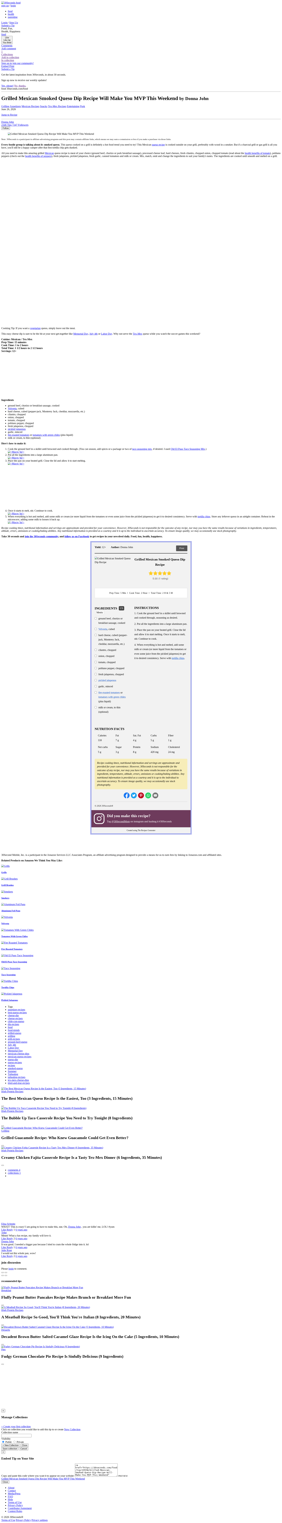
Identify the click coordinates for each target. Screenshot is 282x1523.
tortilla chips (204, 516)
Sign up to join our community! (17, 63)
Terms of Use (15, 1502)
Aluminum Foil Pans (10, 910)
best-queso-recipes (17, 1012)
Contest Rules (15, 1511)
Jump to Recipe (9, 114)
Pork (82, 106)
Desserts (5, 1330)
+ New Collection (11, 1445)
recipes (11, 1065)
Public (9, 1442)
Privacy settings (39, 1520)
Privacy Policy (15, 1505)
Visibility (6, 1438)
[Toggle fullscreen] (6, 1272)
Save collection (10, 1448)
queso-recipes (15, 1062)
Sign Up (13, 22)
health (11, 14)
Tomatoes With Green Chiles (14, 936)
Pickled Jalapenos (9, 1000)
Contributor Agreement (20, 1508)
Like (4, 1229)
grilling (11, 1036)
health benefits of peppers (38, 156)
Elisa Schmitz (8, 1223)
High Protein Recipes (12, 1091)
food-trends (14, 1030)
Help (10, 1499)
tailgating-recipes (16, 1077)
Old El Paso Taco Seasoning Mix (188, 449)
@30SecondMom (120, 821)
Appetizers (15, 106)
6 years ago (21, 1229)
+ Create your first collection (16, 1426)
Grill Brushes (7, 885)
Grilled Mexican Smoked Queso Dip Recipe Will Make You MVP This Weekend (43, 1478)
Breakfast (6, 1290)
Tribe (4, 1232)
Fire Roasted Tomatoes (12, 949)
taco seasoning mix (142, 449)
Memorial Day (80, 333)
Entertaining (73, 106)
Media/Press (14, 1493)
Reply (10, 1229)
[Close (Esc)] (2, 1272)
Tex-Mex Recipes (57, 106)
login (13, 5)
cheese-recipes (15, 1018)
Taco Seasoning (8, 974)
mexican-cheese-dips (18, 1053)
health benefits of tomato (257, 153)
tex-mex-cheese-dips (18, 1080)
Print (181, 548)
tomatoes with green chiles (46, 435)
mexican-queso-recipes (19, 1056)
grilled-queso (14, 1033)
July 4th (93, 333)
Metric (99, 612)
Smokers (5, 898)
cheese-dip (13, 1015)
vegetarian (35, 328)
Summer (12, 1071)
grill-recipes (14, 1039)
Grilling (5, 106)
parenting (12, 17)
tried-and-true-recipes (19, 1083)
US (121, 608)
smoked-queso (15, 1068)
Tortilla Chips (7, 987)
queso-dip (13, 1059)
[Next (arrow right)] (6, 1275)
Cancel (23, 1448)
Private (20, 1442)
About (11, 1487)
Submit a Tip (8, 25)
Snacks (43, 106)
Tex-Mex (137, 333)
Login (4, 22)
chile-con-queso (16, 1021)
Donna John (74, 1226)
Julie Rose (6, 1250)
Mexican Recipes (30, 106)
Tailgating (13, 1074)
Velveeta (102, 629)
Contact (12, 1490)
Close (24, 1445)
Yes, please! (7, 85)
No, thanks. (20, 85)
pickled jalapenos (107, 680)
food (10, 11)
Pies (3, 1349)
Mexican (49, 153)
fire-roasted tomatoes (109, 692)
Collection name (9, 1432)
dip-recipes (13, 1024)
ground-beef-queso (17, 1042)
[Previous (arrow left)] (2, 1275)
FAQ (10, 1496)
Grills (4, 872)
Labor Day (106, 333)
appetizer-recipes (16, 1009)
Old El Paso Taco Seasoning (14, 962)
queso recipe (158, 144)
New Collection (72, 1429)
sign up (5, 5)
